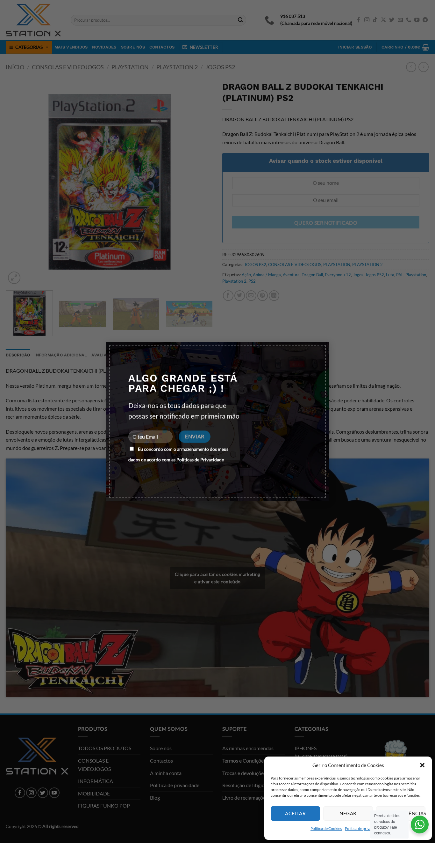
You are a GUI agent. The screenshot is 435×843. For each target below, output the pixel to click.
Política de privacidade (363, 828)
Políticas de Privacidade (200, 459)
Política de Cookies (326, 828)
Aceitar (295, 813)
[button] (422, 765)
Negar (347, 813)
